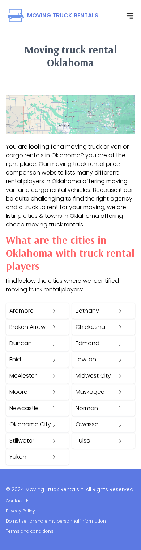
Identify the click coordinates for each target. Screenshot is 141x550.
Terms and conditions (30, 531)
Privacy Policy (20, 511)
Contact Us (18, 501)
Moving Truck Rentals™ (54, 489)
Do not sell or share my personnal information (56, 521)
